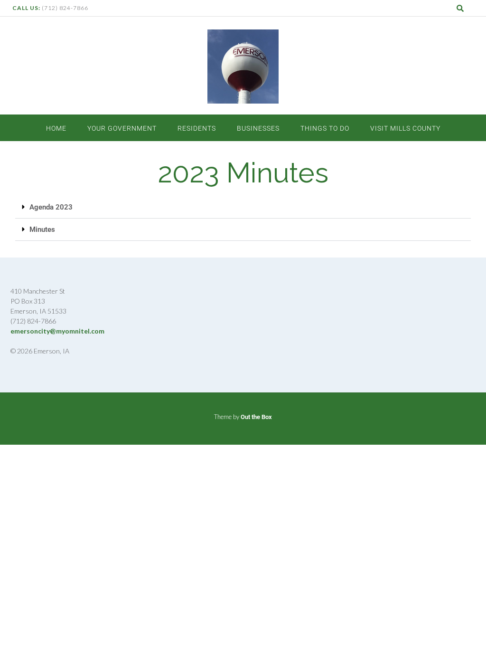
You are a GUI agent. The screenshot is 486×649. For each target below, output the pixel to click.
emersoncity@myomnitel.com (57, 331)
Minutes (42, 229)
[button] (243, 207)
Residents (197, 128)
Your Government (122, 128)
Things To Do (324, 128)
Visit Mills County (405, 128)
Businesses (258, 128)
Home (56, 128)
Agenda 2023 (51, 207)
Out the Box (256, 416)
